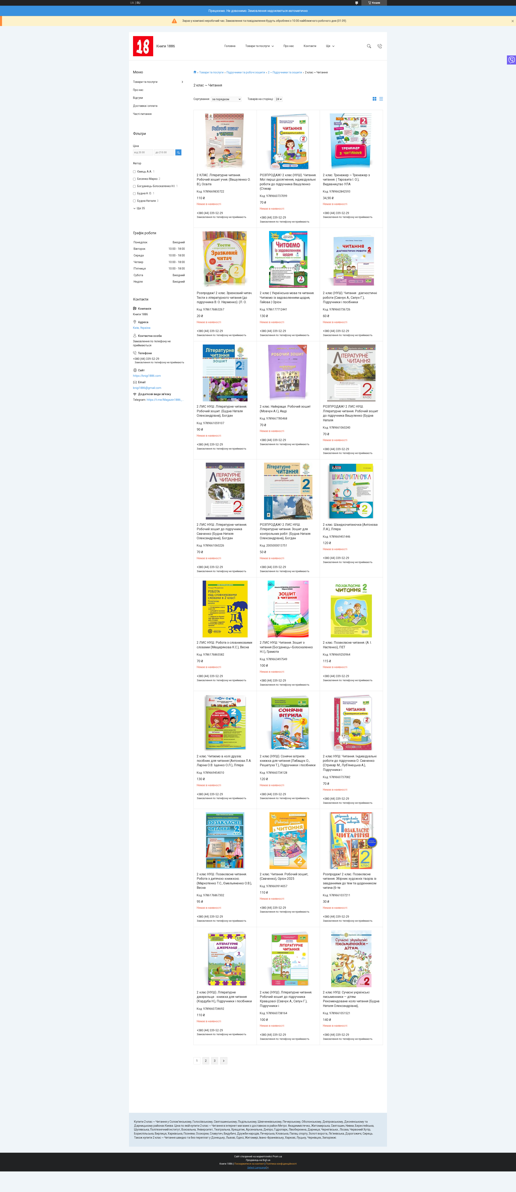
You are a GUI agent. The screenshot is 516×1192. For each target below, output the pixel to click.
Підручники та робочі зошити (246, 72)
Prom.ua (277, 1156)
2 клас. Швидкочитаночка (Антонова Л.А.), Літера (350, 527)
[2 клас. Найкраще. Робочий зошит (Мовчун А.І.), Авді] (288, 373)
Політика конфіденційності (281, 1163)
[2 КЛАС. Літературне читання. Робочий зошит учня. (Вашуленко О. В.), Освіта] (225, 141)
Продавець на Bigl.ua (258, 1160)
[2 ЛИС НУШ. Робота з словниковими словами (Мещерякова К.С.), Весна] (225, 609)
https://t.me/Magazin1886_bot (166, 399)
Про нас (289, 46)
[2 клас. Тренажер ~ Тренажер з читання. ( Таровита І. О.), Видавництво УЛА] (351, 141)
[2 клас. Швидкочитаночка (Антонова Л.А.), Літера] (351, 491)
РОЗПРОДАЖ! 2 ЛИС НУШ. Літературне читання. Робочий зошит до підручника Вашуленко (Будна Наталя (350, 413)
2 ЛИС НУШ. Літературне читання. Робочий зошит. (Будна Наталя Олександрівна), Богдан (222, 411)
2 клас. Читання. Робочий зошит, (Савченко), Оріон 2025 (284, 876)
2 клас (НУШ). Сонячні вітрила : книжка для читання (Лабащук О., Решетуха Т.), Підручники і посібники (287, 760)
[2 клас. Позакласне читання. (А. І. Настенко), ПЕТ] (351, 609)
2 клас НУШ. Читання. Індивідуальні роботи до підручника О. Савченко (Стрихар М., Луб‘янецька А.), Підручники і (350, 763)
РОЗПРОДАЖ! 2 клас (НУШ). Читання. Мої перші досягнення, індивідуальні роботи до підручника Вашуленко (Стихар (288, 182)
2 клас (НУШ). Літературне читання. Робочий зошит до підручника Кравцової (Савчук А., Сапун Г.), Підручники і (286, 999)
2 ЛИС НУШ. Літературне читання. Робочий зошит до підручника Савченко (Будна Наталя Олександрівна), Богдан (222, 531)
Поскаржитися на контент (249, 1163)
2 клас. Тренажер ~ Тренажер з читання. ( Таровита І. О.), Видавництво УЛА (346, 179)
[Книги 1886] (143, 46)
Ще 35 (141, 208)
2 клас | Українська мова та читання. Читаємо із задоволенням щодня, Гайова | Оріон (287, 297)
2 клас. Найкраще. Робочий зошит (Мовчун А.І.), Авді (285, 409)
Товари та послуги (257, 46)
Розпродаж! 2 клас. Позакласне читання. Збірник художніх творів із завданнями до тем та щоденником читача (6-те (349, 881)
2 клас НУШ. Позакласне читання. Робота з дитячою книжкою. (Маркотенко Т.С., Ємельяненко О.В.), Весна (224, 881)
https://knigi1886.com (147, 375)
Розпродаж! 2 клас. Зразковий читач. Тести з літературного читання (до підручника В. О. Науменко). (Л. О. (224, 297)
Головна (230, 46)
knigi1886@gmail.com (147, 387)
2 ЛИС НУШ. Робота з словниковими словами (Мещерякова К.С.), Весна (224, 645)
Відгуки (138, 97)
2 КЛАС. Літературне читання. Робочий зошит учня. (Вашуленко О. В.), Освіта (224, 179)
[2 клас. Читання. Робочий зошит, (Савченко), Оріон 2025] (288, 840)
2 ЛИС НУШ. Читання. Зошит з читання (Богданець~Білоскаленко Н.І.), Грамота (286, 647)
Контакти (310, 46)
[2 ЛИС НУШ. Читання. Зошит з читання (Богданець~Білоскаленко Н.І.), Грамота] (288, 609)
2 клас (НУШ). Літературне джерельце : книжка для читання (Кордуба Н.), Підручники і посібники (224, 996)
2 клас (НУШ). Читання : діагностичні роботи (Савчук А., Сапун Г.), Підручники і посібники (350, 297)
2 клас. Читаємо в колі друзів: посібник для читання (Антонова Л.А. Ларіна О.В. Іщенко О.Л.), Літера (224, 760)
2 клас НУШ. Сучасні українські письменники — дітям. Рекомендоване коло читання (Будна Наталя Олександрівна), (351, 999)
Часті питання (142, 114)
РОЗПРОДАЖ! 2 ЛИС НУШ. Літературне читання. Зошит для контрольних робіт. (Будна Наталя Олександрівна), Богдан (285, 531)
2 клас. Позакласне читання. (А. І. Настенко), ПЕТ (347, 645)
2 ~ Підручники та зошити (285, 72)
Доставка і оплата (145, 105)
